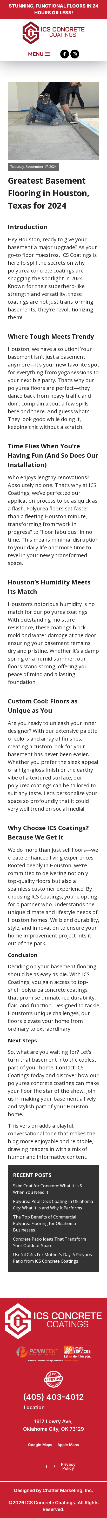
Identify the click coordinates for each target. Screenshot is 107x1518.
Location (34, 1407)
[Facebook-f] (64, 54)
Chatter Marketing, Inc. (68, 1490)
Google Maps (40, 1444)
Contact (65, 1067)
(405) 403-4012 (53, 1397)
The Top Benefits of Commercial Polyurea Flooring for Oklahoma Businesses (44, 1223)
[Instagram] (74, 54)
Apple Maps (68, 1444)
